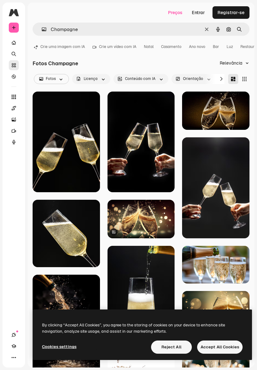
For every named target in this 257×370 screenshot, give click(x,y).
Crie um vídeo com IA (117, 46)
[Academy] (14, 346)
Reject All (171, 347)
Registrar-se (231, 12)
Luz (230, 46)
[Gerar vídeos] (14, 131)
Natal (149, 46)
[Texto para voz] (14, 142)
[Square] (244, 79)
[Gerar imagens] (14, 119)
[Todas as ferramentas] (14, 97)
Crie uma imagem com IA (62, 46)
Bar (216, 46)
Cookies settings (59, 346)
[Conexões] (14, 335)
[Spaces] (14, 108)
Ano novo (197, 46)
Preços (175, 12)
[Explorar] (14, 76)
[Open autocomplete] (41, 29)
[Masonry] (233, 79)
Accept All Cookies (220, 347)
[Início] (14, 43)
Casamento (171, 46)
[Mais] (14, 357)
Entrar (198, 12)
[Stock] (14, 65)
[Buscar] (14, 54)
